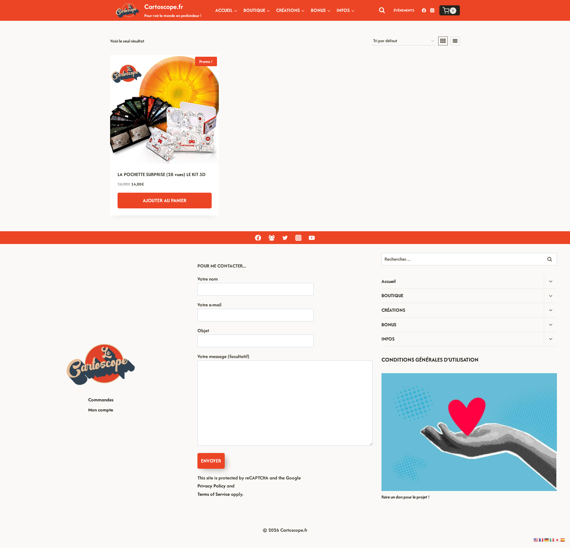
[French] (541, 539)
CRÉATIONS (393, 310)
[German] (547, 539)
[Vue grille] (443, 41)
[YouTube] (312, 238)
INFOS (388, 338)
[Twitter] (285, 238)
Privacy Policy (211, 485)
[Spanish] (563, 539)
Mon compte (100, 409)
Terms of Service (213, 494)
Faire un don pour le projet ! (405, 497)
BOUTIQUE (392, 295)
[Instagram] (432, 10)
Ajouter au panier (164, 200)
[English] (536, 539)
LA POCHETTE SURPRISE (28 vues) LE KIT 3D (161, 174)
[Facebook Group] (271, 238)
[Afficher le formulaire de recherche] (382, 10)
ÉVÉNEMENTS (404, 10)
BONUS (388, 324)
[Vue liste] (455, 41)
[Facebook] (424, 10)
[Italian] (552, 539)
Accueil (388, 281)
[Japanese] (557, 539)
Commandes (100, 399)
